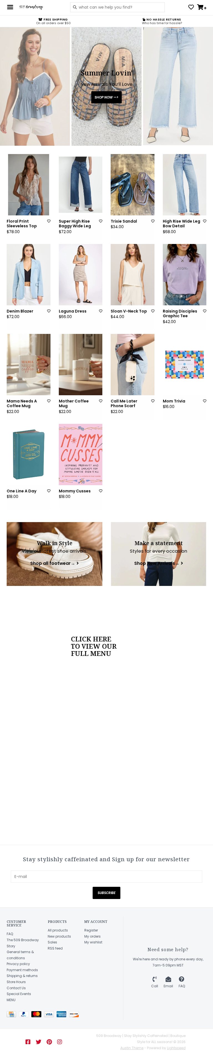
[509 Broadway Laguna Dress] (81, 274)
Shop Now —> (106, 97)
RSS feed (55, 948)
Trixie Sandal (124, 221)
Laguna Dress (73, 311)
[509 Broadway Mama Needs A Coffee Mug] (28, 364)
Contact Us (16, 988)
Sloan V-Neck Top (129, 311)
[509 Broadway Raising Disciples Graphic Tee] (185, 274)
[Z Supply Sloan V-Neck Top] (132, 274)
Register (91, 930)
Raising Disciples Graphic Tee (180, 314)
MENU (11, 1000)
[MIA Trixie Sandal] (132, 184)
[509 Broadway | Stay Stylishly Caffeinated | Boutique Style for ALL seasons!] (40, 7)
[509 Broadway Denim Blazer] (28, 274)
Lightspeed (176, 1048)
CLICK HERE (91, 638)
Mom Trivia (174, 401)
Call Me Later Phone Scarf (124, 404)
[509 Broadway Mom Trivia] (185, 364)
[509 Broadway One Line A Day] (28, 454)
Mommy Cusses (75, 491)
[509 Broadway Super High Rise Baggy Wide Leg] (81, 184)
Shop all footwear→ (52, 563)
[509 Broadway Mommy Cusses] (81, 454)
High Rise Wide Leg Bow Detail (181, 224)
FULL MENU (91, 653)
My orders (92, 936)
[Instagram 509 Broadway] (59, 1042)
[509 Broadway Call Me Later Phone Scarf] (132, 364)
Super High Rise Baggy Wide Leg (75, 224)
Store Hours (16, 982)
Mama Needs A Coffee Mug (22, 404)
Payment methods (22, 970)
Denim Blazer (20, 311)
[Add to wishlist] (48, 221)
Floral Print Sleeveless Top (22, 224)
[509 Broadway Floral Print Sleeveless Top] (28, 184)
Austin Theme (131, 1048)
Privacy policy (18, 963)
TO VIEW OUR (93, 646)
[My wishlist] (191, 8)
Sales (52, 942)
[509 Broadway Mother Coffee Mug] (81, 364)
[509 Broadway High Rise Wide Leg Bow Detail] (185, 184)
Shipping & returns (22, 975)
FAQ (10, 933)
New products (59, 936)
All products (58, 930)
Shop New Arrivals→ (156, 563)
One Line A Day (21, 491)
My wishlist (93, 942)
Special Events (19, 993)
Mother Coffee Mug (74, 404)
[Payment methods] (13, 1015)
